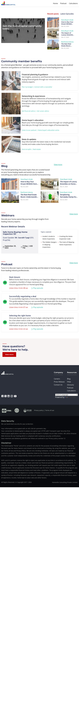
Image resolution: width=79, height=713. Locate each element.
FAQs (69, 382)
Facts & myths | (27, 149)
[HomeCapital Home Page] (8, 3)
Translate (72, 397)
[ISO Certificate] (6, 410)
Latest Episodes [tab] (67, 14)
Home (55, 3)
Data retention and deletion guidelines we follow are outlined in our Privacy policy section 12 (33, 438)
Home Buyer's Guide (67, 20)
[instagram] (11, 396)
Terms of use (49, 410)
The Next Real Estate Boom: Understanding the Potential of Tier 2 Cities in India (66, 45)
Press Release (59, 382)
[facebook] (2, 396)
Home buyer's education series (48, 130)
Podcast (63, 3)
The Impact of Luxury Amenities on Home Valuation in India (67, 34)
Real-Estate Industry (67, 42)
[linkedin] (8, 396)
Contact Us (58, 385)
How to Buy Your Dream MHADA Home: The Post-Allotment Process (67, 23)
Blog (68, 379)
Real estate (37, 149)
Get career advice (43, 111)
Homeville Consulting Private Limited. (65, 482)
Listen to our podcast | (30, 130)
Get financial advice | (29, 111)
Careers (57, 379)
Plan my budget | (28, 87)
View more (58, 164)
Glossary (70, 385)
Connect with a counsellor (43, 87)
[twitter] (5, 396)
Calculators (73, 3)
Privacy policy (38, 410)
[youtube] (15, 396)
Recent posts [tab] (53, 14)
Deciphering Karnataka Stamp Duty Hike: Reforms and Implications (69, 196)
